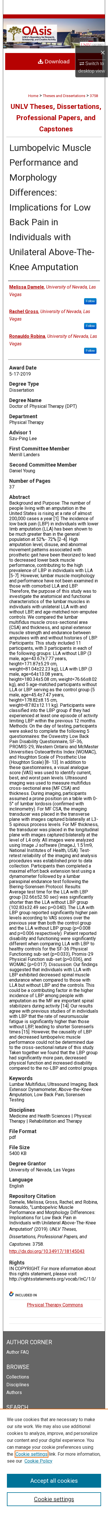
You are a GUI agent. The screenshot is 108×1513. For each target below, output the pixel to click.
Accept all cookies (54, 1480)
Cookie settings (32, 1454)
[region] (54, 1461)
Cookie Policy (38, 1461)
